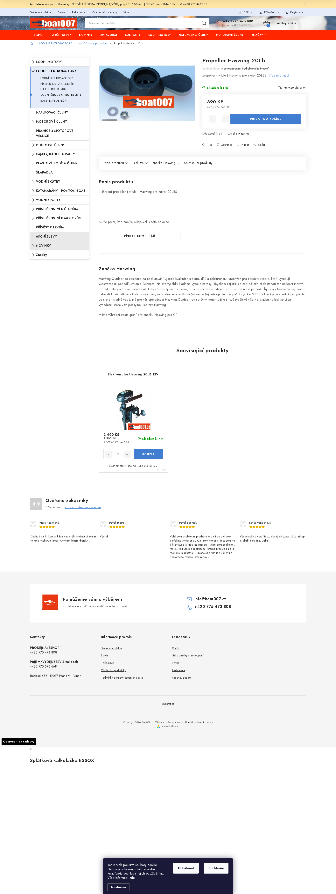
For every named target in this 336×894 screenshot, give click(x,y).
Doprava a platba (40, 12)
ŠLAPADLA (44, 172)
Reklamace (78, 12)
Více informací (279, 75)
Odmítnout (186, 868)
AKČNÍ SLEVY (46, 236)
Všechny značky (181, 678)
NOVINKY (43, 245)
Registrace (296, 12)
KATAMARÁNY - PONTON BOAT (60, 190)
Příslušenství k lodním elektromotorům (57, 86)
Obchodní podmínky (104, 12)
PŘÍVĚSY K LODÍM (50, 227)
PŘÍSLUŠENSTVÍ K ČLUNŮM (57, 209)
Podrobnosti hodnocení (255, 68)
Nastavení (118, 887)
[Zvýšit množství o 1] (225, 118)
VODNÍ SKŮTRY (48, 181)
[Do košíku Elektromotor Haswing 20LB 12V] (148, 454)
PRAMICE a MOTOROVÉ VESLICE (55, 133)
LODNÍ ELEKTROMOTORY (56, 71)
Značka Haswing (163, 163)
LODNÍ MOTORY (49, 62)
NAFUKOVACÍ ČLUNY (52, 112)
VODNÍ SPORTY (48, 200)
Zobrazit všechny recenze (83, 507)
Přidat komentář (139, 236)
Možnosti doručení (295, 88)
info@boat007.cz (210, 599)
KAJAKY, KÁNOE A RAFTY (55, 154)
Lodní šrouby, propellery (60, 95)
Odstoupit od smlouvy (18, 741)
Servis (61, 12)
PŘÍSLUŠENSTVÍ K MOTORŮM (59, 218)
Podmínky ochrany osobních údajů (122, 678)
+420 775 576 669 (43, 666)
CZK (246, 12)
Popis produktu (113, 163)
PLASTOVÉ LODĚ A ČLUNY (57, 163)
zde (132, 878)
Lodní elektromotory (56, 78)
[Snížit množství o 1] (212, 118)
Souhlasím (216, 868)
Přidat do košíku (266, 119)
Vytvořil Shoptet (170, 726)
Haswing (243, 134)
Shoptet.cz (168, 704)
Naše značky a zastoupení (187, 655)
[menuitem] (39, 35)
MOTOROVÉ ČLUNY (51, 121)
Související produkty (198, 163)
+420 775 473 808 (237, 21)
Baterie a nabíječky (54, 101)
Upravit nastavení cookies (199, 722)
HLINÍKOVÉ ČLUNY (50, 145)
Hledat (204, 23)
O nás (175, 648)
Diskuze (138, 163)
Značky (41, 255)
